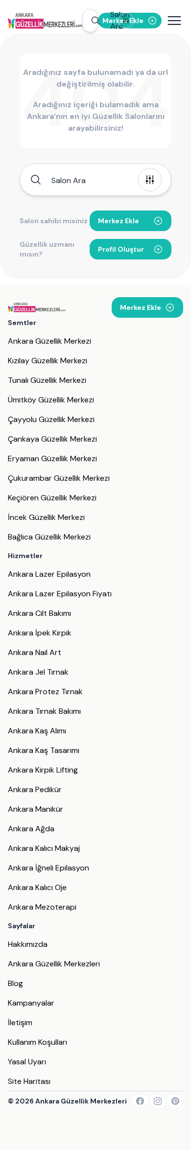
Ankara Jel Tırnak (38, 672)
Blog (15, 983)
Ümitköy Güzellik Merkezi (51, 400)
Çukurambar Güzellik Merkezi (59, 478)
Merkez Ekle (118, 220)
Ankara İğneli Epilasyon (48, 868)
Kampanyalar (31, 1003)
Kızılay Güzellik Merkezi (47, 360)
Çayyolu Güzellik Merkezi (51, 419)
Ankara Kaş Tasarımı (43, 750)
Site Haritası (29, 1081)
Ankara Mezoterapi (42, 907)
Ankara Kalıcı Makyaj (44, 848)
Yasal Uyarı (27, 1061)
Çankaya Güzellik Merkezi (52, 439)
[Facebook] (140, 1101)
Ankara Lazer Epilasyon (49, 574)
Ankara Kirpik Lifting (43, 770)
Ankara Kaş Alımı (37, 731)
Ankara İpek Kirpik (40, 633)
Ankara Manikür (35, 809)
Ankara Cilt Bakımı (39, 613)
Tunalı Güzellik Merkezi (47, 380)
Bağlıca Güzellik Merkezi (49, 537)
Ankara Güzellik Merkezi (49, 341)
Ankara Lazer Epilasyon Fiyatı (60, 593)
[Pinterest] (175, 1101)
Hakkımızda (28, 944)
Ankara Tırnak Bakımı (44, 711)
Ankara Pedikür (35, 789)
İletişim (20, 1022)
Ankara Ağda (31, 828)
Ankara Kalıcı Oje (37, 887)
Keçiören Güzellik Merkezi (52, 498)
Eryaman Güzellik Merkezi (52, 458)
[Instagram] (158, 1101)
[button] (90, 20)
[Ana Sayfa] (45, 20)
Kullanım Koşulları (37, 1042)
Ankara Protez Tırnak (45, 691)
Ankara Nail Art (34, 652)
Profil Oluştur (121, 249)
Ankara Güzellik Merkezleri (54, 964)
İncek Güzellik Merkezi (46, 517)
